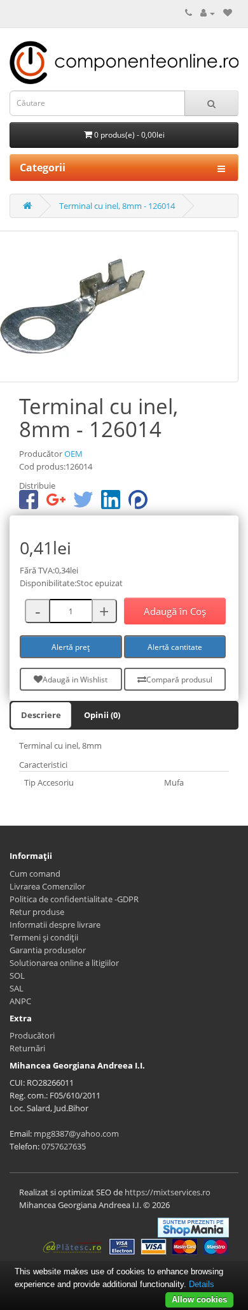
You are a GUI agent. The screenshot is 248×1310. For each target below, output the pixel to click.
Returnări (27, 1048)
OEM (73, 453)
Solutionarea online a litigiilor (64, 962)
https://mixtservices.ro (167, 1192)
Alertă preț (71, 647)
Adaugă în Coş (175, 611)
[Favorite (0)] (227, 12)
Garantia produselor (48, 950)
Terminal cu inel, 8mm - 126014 (117, 206)
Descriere (41, 715)
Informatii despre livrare (55, 924)
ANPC (20, 1001)
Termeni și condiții (44, 937)
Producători (32, 1035)
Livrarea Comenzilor (47, 886)
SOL (17, 975)
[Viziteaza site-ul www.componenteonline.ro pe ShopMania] (193, 1226)
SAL (17, 988)
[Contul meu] (207, 12)
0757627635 (63, 1146)
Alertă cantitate (175, 647)
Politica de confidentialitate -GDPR (74, 899)
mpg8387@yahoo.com (76, 1133)
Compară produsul (179, 679)
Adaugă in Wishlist (75, 679)
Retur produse (37, 912)
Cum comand (35, 873)
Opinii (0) (102, 715)
